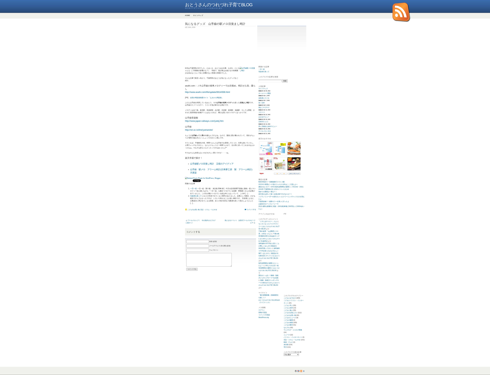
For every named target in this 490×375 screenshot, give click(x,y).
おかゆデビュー (264, 117)
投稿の (263, 312)
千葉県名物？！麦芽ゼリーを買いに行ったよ (274, 201)
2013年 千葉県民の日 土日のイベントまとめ (274, 189)
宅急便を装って (196, 196)
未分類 (286, 345)
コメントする (251, 209)
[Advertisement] (206, 49)
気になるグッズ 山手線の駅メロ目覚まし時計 (215, 23)
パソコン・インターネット (293, 337)
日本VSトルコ (263, 122)
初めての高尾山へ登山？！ (268, 192)
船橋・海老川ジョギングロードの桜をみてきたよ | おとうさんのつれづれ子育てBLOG (269, 282)
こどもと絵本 (288, 308)
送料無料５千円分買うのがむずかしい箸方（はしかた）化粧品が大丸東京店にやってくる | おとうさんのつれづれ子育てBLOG (269, 253)
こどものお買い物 (193, 210)
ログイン (262, 310)
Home (187, 15)
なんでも (287, 327)
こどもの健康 (288, 320)
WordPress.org (264, 317)
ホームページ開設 (265, 93)
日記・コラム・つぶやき (208, 210)
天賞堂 (193, 172)
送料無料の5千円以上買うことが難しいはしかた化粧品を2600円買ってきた (269, 246)
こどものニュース (290, 318)
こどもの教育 (288, 325)
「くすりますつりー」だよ (268, 221)
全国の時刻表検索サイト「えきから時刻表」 (206, 98)
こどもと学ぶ (288, 305)
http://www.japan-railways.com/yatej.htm (204, 121)
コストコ (262, 112)
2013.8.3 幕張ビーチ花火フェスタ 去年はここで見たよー (278, 184)
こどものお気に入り (290, 313)
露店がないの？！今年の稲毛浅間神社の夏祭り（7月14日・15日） (281, 187)
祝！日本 (262, 103)
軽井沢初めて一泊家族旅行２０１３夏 (272, 182)
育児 (285, 347)
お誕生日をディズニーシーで (268, 204)
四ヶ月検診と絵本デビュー (268, 126)
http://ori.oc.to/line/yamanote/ (199, 130)
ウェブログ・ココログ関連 (293, 330)
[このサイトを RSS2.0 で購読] (401, 12)
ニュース (287, 335)
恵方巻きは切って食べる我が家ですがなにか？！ (275, 194)
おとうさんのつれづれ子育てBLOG (218, 4)
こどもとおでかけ (290, 298)
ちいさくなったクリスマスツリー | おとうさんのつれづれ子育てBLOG (269, 226)
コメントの (264, 315)
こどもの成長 (288, 322)
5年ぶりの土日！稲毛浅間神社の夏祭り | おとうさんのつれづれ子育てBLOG (269, 268)
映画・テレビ (288, 342)
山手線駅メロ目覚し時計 (202, 164)
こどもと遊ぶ (288, 310)
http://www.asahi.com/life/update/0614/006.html (207, 92)
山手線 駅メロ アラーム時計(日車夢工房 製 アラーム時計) (221, 169)
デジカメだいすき (265, 131)
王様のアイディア (225, 164)
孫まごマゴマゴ (264, 107)
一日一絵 (193, 188)
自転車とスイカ (264, 98)
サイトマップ (198, 15)
